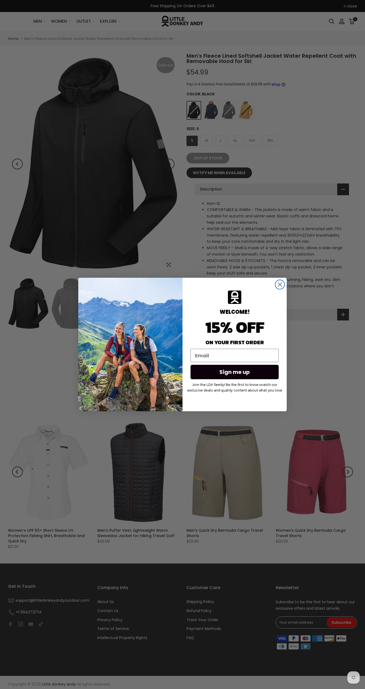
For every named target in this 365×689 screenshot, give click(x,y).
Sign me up (234, 372)
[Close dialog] (280, 284)
